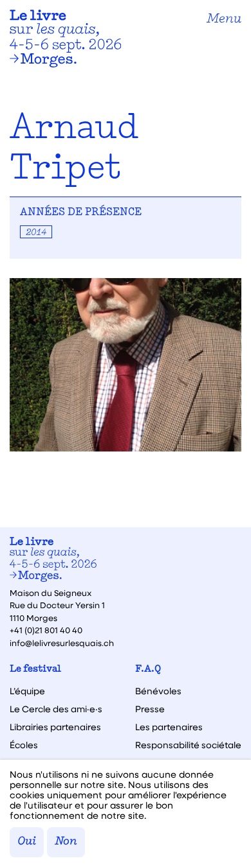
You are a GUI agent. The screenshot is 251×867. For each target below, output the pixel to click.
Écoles (24, 744)
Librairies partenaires (55, 726)
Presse (150, 709)
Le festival (35, 669)
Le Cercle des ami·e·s (56, 709)
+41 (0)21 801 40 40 (46, 629)
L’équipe (27, 691)
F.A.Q (148, 669)
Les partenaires (169, 726)
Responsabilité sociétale (188, 744)
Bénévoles (158, 691)
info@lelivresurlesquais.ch (62, 642)
